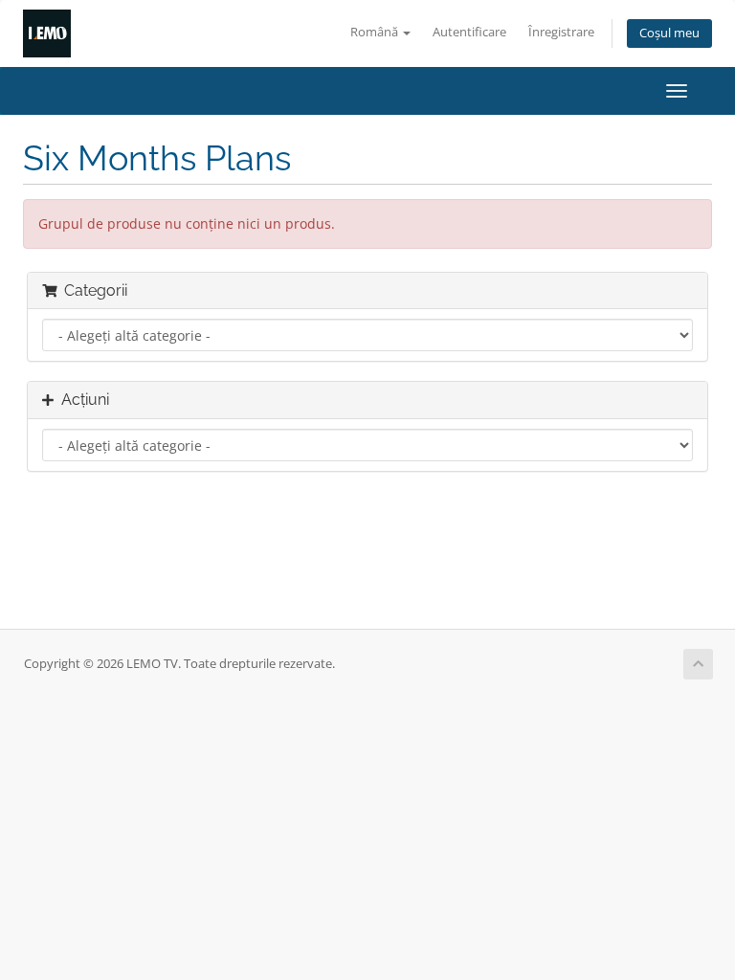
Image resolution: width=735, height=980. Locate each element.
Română (375, 32)
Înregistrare (561, 32)
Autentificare (469, 32)
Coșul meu (669, 33)
